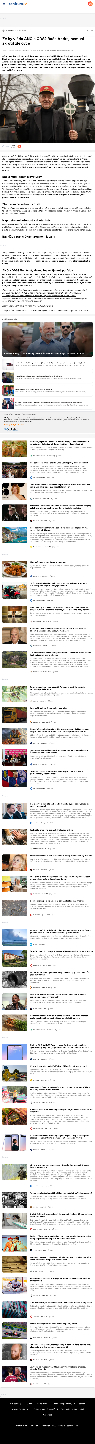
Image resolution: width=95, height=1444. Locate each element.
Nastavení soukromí (19, 1409)
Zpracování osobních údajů (72, 1409)
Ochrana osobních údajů (44, 1409)
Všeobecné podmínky (62, 1404)
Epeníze (11, 31)
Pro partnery (15, 1404)
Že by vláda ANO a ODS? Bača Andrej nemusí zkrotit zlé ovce (38, 310)
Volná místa (42, 1404)
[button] (16, 146)
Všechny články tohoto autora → (15, 425)
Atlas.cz (34, 1426)
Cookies (81, 1404)
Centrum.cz (21, 1426)
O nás (29, 1404)
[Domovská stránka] (3, 30)
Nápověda (47, 1415)
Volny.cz (46, 1426)
